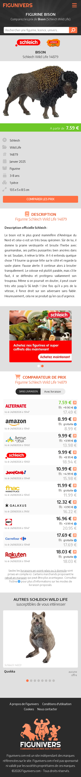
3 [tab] (35, 680)
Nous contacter (47, 709)
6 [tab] (46, 680)
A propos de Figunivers (24, 704)
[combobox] (40, 30)
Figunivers (19, 5)
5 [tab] (42, 680)
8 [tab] (53, 680)
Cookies (29, 709)
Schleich (15, 140)
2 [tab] (42, 366)
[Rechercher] (73, 30)
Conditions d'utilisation (56, 704)
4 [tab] (38, 680)
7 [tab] (50, 680)
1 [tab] (38, 366)
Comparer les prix (40, 199)
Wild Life (15, 147)
